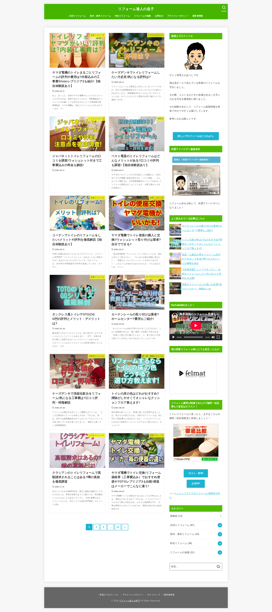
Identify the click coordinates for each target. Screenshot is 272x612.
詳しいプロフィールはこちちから (196, 136)
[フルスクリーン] (218, 337)
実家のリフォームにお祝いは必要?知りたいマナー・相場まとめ (202, 286)
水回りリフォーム (77, 16)
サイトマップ (153, 595)
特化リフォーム (122, 16)
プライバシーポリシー (177, 16)
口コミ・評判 (196, 473)
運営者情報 (198, 16)
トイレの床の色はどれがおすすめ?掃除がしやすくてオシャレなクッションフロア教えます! (202, 244)
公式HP (196, 483)
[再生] (173, 337)
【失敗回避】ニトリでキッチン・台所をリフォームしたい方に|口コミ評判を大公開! (201, 273)
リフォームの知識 (142, 16)
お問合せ (159, 16)
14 (117, 527)
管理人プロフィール (108, 595)
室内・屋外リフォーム (100, 16)
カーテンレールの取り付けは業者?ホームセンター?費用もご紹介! (202, 228)
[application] (195, 325)
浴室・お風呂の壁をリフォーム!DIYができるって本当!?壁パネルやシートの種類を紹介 (201, 259)
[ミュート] (213, 337)
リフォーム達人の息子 (136, 9)
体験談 (176, 516)
